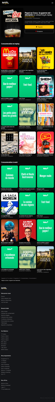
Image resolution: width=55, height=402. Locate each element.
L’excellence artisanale (7, 269)
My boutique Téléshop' (7, 242)
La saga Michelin (5, 215)
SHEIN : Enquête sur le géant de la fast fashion (44, 99)
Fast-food (22, 98)
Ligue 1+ (3, 387)
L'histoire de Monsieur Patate (45, 155)
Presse (3, 296)
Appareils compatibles (6, 325)
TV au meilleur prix (5, 389)
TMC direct (4, 347)
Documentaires (28, 18)
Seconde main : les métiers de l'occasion (45, 127)
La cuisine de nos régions (26, 215)
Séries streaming (5, 366)
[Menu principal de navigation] (52, 3)
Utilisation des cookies (6, 317)
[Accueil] (5, 2)
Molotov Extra (4, 383)
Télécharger (4, 323)
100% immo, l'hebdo (24, 126)
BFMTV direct (4, 349)
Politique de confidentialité (7, 313)
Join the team (4, 302)
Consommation (36, 18)
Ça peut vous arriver (24, 242)
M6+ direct (4, 341)
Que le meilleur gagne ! (7, 98)
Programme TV (5, 358)
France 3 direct (5, 338)
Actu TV (3, 374)
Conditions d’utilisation (6, 319)
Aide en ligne (4, 311)
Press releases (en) (6, 298)
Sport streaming (5, 368)
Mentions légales (5, 315)
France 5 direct (5, 340)
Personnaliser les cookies (7, 321)
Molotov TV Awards (6, 370)
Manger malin (40, 189)
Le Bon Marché (5, 155)
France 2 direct (5, 336)
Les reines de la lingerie (25, 155)
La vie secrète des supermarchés (42, 71)
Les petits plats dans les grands (7, 127)
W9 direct (3, 345)
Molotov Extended (5, 385)
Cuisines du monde (6, 189)
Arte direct (4, 343)
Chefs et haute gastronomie (27, 189)
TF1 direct (3, 334)
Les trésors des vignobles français (26, 71)
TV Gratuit (3, 362)
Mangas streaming (5, 372)
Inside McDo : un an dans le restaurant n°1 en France (8, 71)
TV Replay (3, 360)
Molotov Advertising (6, 300)
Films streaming (5, 364)
